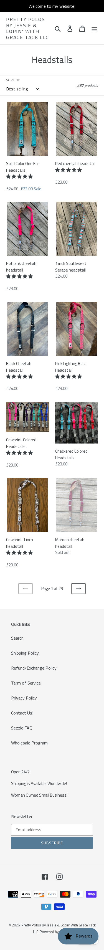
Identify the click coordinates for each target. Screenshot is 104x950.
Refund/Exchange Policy (34, 668)
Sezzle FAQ (21, 727)
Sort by (13, 80)
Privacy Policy (24, 698)
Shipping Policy (25, 653)
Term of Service (26, 683)
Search (17, 638)
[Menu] (94, 28)
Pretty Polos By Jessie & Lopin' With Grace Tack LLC (27, 28)
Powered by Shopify (55, 931)
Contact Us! (22, 713)
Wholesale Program (29, 742)
